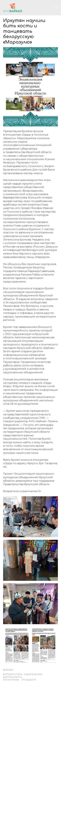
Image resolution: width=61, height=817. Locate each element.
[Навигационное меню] (56, 7)
